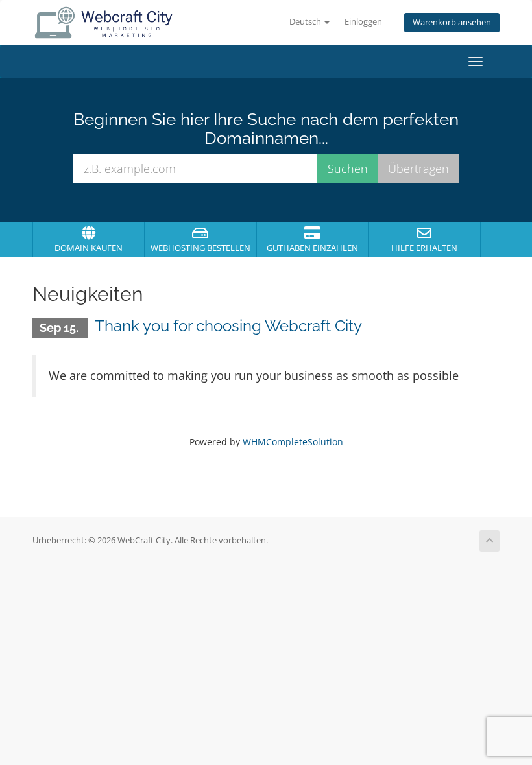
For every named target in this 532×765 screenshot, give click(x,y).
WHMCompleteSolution (293, 442)
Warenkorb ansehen (452, 22)
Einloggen (363, 21)
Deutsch (306, 21)
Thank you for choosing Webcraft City (228, 325)
